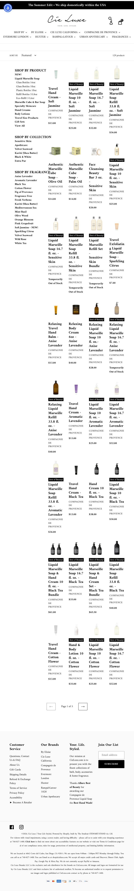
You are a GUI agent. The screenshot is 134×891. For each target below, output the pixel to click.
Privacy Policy (17, 793)
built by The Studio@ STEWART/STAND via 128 (91, 834)
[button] (111, 764)
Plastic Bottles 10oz (26, 90)
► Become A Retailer (21, 802)
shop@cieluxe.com (60, 857)
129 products (118, 55)
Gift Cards (15, 769)
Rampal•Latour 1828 (49, 790)
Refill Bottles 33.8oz (26, 94)
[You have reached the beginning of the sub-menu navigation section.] (15, 66)
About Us (14, 765)
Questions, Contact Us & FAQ (19, 758)
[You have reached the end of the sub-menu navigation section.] (15, 276)
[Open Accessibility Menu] (7, 7)
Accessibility (16, 797)
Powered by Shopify (61, 834)
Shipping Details (18, 774)
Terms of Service (18, 788)
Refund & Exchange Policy (20, 781)
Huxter (45, 783)
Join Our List (108, 745)
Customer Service (17, 747)
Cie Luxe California (46, 759)
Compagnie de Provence (48, 767)
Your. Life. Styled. (77, 747)
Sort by (14, 55)
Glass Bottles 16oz (25, 82)
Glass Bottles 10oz (25, 86)
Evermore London (46, 776)
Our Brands (50, 745)
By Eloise (46, 752)
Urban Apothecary (50, 796)
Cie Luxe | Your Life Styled (39, 834)
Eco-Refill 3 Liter (25, 98)
